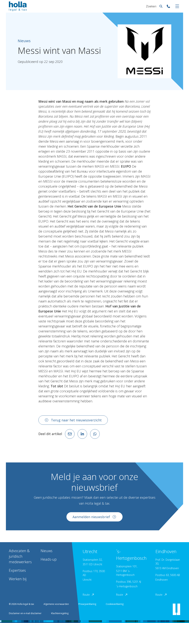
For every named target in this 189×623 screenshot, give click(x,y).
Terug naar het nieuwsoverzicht (76, 420)
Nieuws (46, 550)
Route (86, 594)
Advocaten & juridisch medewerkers (20, 556)
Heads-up (49, 559)
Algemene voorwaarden (56, 604)
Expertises (17, 570)
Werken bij (17, 578)
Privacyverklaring (87, 604)
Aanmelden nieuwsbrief (91, 517)
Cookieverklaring (114, 604)
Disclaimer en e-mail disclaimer (25, 613)
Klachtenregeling (59, 613)
